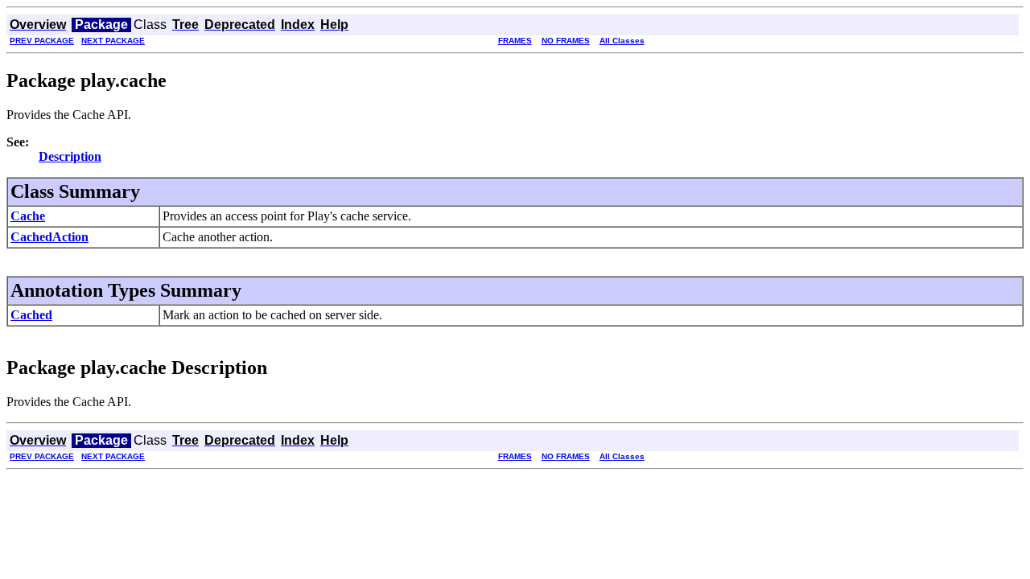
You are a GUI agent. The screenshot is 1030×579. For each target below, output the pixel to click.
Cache (27, 216)
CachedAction (49, 237)
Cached (31, 315)
